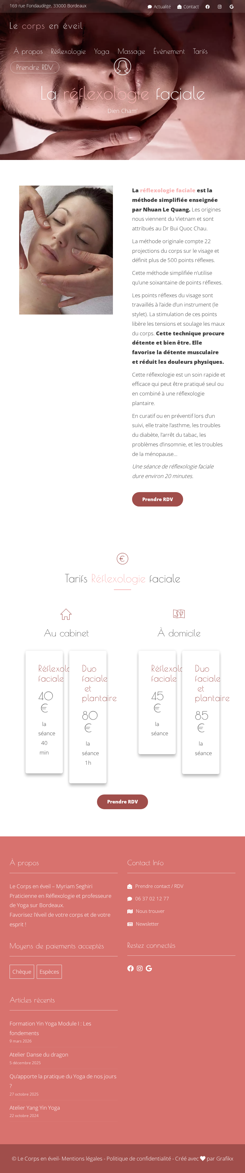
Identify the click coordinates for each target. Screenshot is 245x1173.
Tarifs (200, 51)
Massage (131, 51)
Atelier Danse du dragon (39, 1054)
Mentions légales (82, 1158)
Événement (169, 51)
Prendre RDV (34, 67)
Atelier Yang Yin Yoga (35, 1107)
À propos (28, 51)
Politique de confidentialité (139, 1158)
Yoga (101, 51)
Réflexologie (68, 51)
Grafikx (224, 1158)
